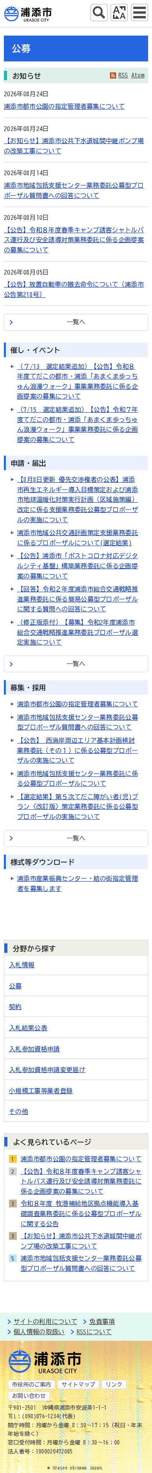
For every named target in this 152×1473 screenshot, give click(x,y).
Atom (137, 75)
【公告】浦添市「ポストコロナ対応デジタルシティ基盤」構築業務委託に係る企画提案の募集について (77, 566)
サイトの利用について (45, 1322)
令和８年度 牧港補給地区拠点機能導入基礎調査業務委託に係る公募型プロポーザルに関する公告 (81, 1213)
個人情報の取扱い (39, 1332)
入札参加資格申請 (34, 1049)
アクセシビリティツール (119, 12)
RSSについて (94, 1332)
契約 (15, 1007)
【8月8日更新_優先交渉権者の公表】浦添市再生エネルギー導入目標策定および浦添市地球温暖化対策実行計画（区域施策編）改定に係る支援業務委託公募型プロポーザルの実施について (77, 499)
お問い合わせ (29, 1396)
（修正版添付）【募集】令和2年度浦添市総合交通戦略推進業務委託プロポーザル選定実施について (77, 632)
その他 (18, 1111)
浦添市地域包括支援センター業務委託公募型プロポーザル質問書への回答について (81, 1263)
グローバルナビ (139, 12)
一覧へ (76, 322)
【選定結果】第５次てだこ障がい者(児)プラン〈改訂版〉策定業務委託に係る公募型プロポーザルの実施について (77, 807)
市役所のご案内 (31, 1384)
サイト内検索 (99, 12)
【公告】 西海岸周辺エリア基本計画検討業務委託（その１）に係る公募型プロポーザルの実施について (77, 750)
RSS (123, 75)
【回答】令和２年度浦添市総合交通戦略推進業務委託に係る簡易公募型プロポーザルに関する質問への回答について (77, 599)
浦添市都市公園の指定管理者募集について (64, 106)
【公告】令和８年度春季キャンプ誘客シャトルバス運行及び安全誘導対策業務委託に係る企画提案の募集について (74, 240)
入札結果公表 (28, 1028)
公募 (15, 986)
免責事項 (102, 1322)
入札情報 (21, 965)
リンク (114, 1384)
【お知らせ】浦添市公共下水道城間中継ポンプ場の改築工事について (81, 1241)
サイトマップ (78, 1384)
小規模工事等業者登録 (40, 1091)
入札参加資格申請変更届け (47, 1070)
